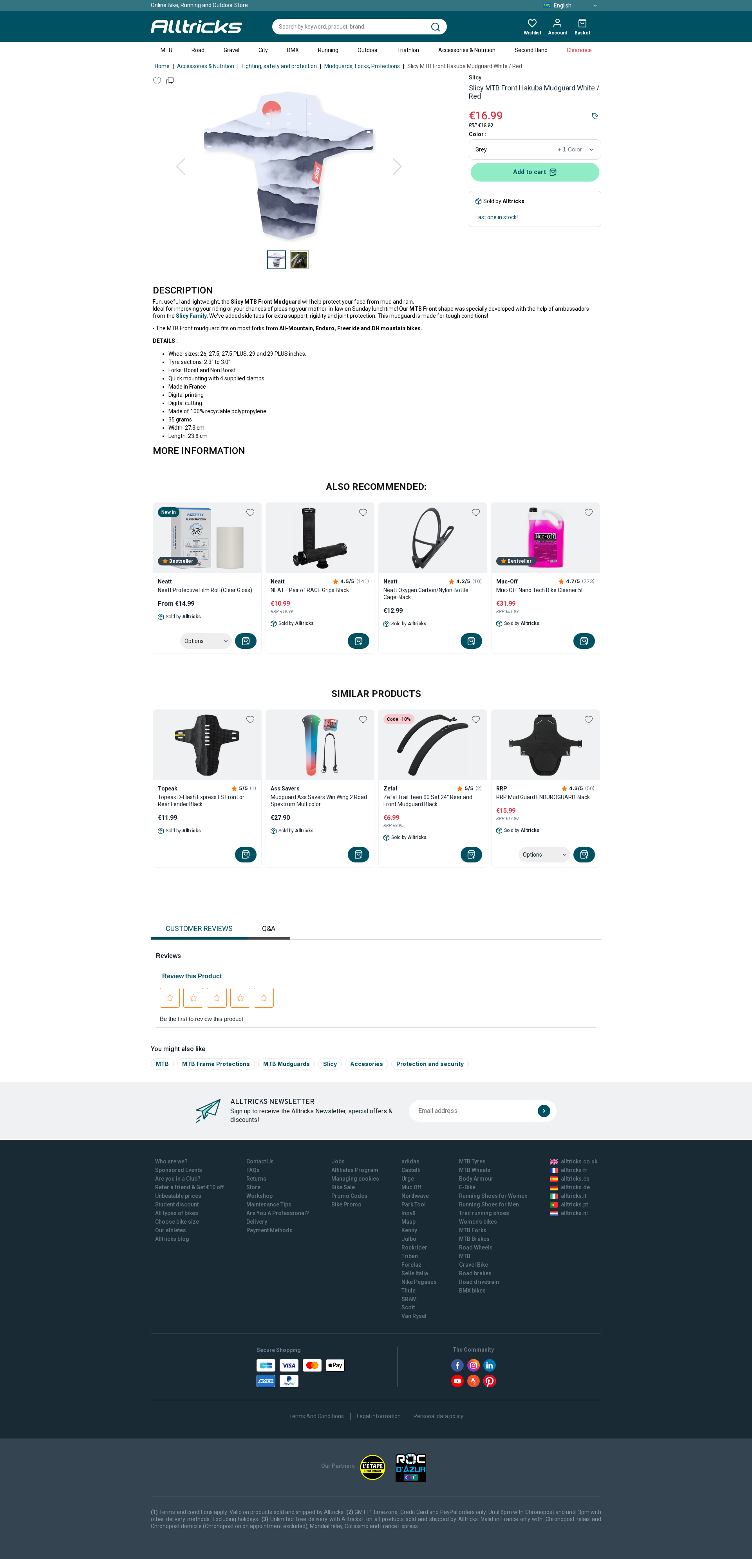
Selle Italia (414, 1273)
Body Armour (476, 1179)
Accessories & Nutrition (466, 50)
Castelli (411, 1170)
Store (253, 1187)
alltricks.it (573, 1196)
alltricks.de (575, 1187)
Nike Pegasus (419, 1282)
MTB (166, 50)
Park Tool (413, 1204)
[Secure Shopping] (301, 1373)
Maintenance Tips (268, 1204)
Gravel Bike (473, 1265)
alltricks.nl (574, 1213)
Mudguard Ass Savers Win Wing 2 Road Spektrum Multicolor (319, 800)
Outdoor (368, 50)
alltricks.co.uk (579, 1161)
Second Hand (531, 50)
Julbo (408, 1239)
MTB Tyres (472, 1161)
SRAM (409, 1299)
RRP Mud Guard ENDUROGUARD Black (543, 797)
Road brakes (475, 1273)
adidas (410, 1161)
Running (328, 50)
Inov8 (408, 1213)
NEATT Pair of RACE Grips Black (310, 590)
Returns (256, 1179)
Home (162, 66)
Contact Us (260, 1161)
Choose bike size (177, 1222)
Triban (409, 1256)
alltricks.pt (574, 1204)
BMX (293, 50)
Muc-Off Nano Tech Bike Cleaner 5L (540, 590)
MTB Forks (472, 1230)
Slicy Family (191, 316)
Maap (408, 1222)
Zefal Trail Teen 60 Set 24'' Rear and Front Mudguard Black (427, 800)
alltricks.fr (574, 1170)
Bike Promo (346, 1204)
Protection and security (430, 1063)
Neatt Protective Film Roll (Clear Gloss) (205, 590)
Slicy (475, 77)
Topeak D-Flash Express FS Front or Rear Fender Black (201, 800)
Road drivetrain (479, 1282)
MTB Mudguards (286, 1063)
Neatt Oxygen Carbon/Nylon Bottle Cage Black (425, 593)
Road (198, 50)
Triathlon (408, 50)
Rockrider (414, 1247)
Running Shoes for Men (489, 1204)
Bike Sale (343, 1187)
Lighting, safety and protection (279, 66)
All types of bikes (176, 1213)
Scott (408, 1307)
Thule (408, 1290)
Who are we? (171, 1161)
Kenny (409, 1230)
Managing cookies (355, 1179)
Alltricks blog (172, 1239)
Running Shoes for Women (493, 1196)
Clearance (579, 50)
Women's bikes (478, 1222)
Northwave (415, 1196)
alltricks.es (575, 1179)
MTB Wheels (474, 1170)
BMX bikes (472, 1290)
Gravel (231, 50)
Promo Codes (349, 1196)
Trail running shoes (484, 1213)
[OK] (544, 1111)
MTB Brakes (474, 1239)
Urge (407, 1179)
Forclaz (411, 1265)
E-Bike (467, 1187)
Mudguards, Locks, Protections (362, 66)
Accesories (366, 1063)
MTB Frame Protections (216, 1063)
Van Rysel (414, 1316)
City (263, 50)
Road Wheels (476, 1247)
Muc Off (411, 1187)
